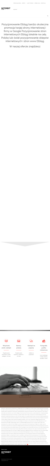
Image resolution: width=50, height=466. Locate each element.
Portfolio (43, 3)
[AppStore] (33, 460)
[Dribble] (35, 460)
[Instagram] (43, 460)
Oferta (23, 3)
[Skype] (45, 460)
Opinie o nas (37, 3)
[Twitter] (48, 460)
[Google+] (40, 460)
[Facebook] (38, 460)
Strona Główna (17, 3)
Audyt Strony (30, 3)
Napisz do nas (25, 395)
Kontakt (15, 9)
